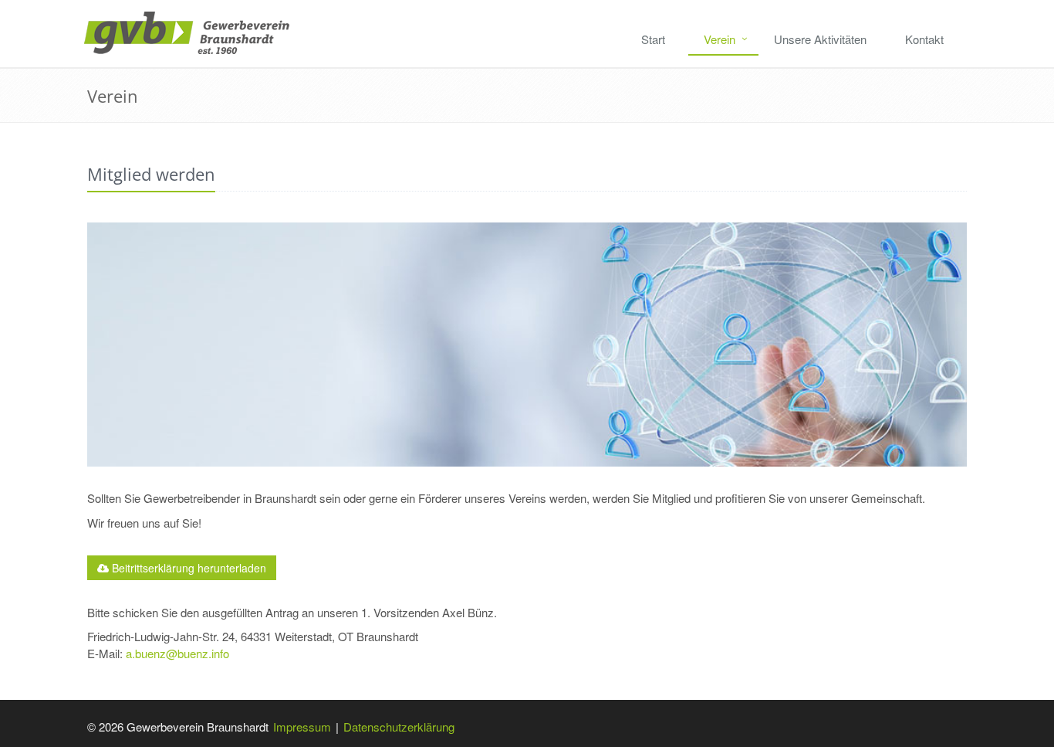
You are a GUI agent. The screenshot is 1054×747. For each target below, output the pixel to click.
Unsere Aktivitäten (820, 39)
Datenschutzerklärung (398, 726)
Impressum (302, 726)
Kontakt (924, 39)
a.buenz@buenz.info (177, 653)
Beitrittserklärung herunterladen (187, 568)
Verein (719, 39)
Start (653, 39)
